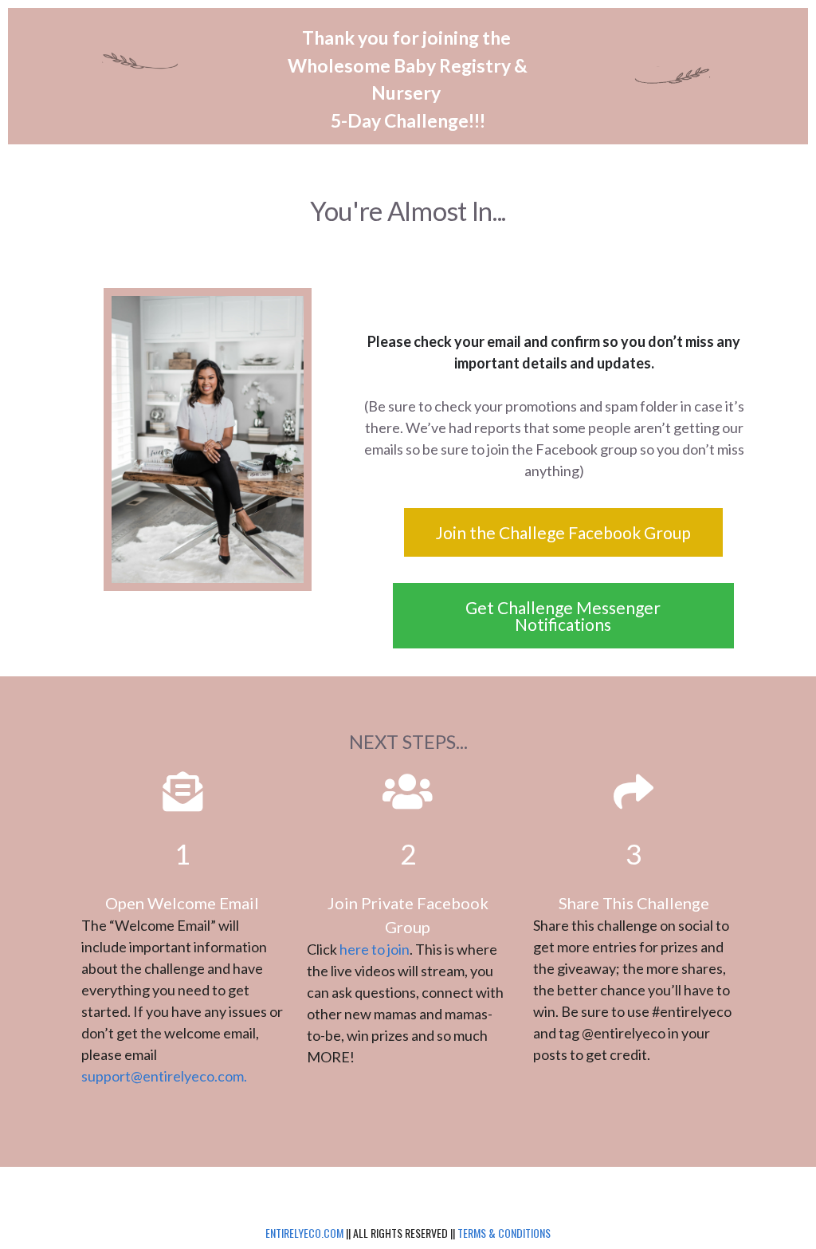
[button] (563, 532)
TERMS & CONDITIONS (504, 1232)
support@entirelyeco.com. (164, 1076)
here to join (374, 949)
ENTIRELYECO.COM (304, 1232)
